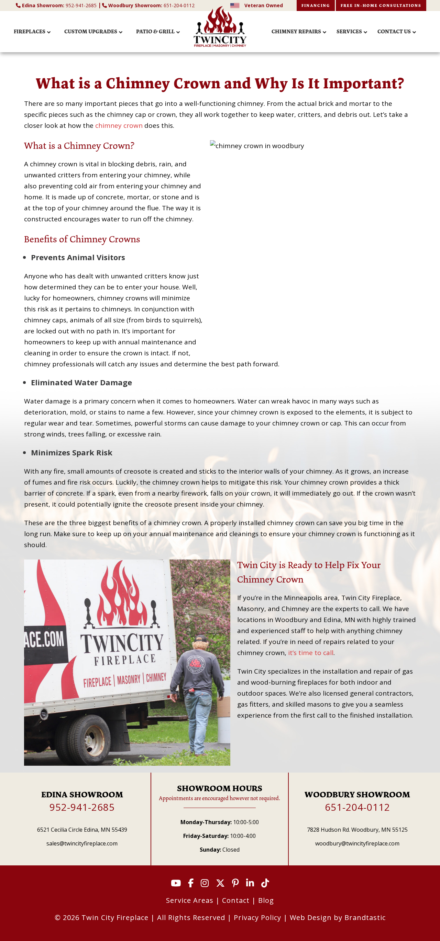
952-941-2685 (60, 5)
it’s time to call (310, 652)
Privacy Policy (257, 917)
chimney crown (119, 125)
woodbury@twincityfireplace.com (357, 843)
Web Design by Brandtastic (338, 917)
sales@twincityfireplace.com (82, 843)
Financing (315, 5)
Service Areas (189, 900)
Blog (266, 900)
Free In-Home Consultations (381, 5)
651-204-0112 (151, 5)
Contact (236, 900)
